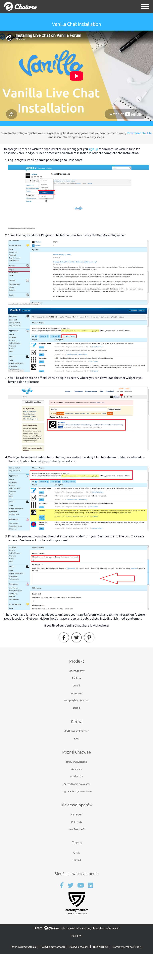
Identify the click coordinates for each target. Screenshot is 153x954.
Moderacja (76, 776)
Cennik (76, 685)
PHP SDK (76, 821)
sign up (93, 149)
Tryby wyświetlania (76, 761)
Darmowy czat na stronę (127, 946)
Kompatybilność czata (76, 700)
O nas (76, 852)
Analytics (76, 769)
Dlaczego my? (77, 670)
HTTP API (76, 814)
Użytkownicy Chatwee (76, 731)
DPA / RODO (100, 946)
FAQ (76, 738)
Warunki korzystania (24, 946)
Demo (76, 707)
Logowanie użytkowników (77, 791)
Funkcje (76, 678)
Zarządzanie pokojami (76, 784)
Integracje (76, 693)
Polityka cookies (79, 946)
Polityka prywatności (53, 946)
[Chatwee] (20, 6)
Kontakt (76, 860)
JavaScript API (76, 829)
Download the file (139, 133)
